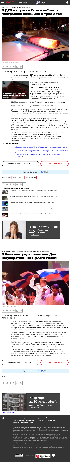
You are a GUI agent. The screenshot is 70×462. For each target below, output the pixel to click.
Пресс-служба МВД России (10, 62)
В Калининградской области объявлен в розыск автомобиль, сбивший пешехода (32, 213)
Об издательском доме (20, 418)
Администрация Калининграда (10, 306)
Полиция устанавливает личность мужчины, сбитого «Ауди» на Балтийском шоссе (33, 196)
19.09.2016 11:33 (5, 7)
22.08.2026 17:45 (6, 251)
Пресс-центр (31, 418)
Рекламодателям (51, 420)
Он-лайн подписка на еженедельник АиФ (25, 420)
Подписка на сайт (42, 418)
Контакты (41, 420)
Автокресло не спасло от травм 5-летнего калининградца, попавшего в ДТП (31, 208)
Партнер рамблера (29, 455)
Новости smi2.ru (8, 246)
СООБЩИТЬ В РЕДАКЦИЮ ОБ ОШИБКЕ (23, 422)
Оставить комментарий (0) (54, 163)
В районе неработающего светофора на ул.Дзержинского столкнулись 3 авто (31, 202)
